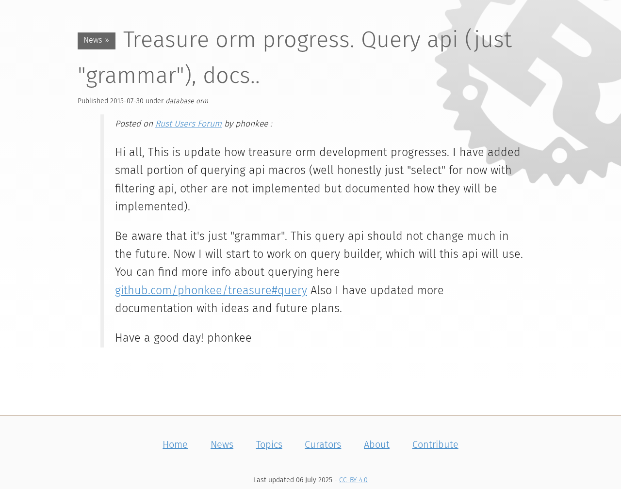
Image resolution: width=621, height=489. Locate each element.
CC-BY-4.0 (353, 480)
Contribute (435, 445)
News (222, 445)
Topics (269, 445)
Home (175, 445)
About (377, 445)
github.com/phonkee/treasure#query (211, 291)
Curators (323, 445)
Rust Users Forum (188, 124)
